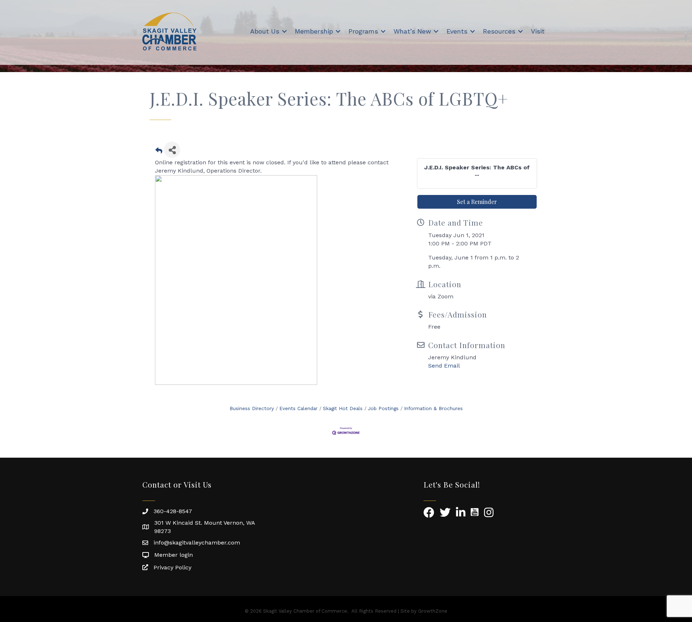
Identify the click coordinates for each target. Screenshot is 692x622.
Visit (538, 31)
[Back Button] (158, 152)
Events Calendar (298, 408)
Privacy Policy (172, 567)
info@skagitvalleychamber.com (197, 542)
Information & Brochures (433, 408)
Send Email (444, 365)
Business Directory (252, 408)
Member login (173, 554)
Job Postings (383, 408)
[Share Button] (172, 150)
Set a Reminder (477, 201)
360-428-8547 (173, 511)
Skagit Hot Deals (343, 408)
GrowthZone (432, 611)
